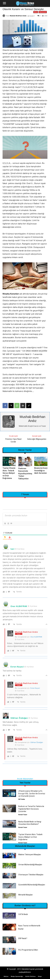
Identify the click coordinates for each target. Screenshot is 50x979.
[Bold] (5, 523)
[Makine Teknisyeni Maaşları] (9, 855)
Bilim (35, 12)
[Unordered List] (8, 523)
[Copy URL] (28, 405)
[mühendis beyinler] (25, 3)
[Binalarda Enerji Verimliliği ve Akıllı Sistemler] (40, 461)
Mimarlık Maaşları (25, 895)
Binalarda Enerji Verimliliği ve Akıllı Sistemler (40, 470)
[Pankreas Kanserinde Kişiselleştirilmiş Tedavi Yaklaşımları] (25, 461)
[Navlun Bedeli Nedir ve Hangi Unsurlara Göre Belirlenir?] (9, 824)
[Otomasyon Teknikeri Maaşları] (9, 875)
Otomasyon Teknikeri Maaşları (30, 875)
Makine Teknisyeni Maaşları (29, 854)
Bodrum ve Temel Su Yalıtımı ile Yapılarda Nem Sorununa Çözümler (31, 808)
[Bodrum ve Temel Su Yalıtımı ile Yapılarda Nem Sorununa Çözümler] (9, 808)
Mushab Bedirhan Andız (18, 16)
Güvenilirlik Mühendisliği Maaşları (31, 885)
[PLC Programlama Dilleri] (9, 951)
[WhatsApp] (16, 405)
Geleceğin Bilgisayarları (36, 439)
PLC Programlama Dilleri (28, 950)
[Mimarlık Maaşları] (9, 895)
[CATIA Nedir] (9, 915)
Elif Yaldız (21, 799)
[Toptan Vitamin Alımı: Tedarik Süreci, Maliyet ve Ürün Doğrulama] (9, 461)
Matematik (42, 12)
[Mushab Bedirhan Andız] (4, 15)
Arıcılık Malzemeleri (25, 779)
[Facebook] (5, 405)
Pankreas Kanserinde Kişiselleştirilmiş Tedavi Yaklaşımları (25, 473)
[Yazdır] (22, 405)
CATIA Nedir (23, 914)
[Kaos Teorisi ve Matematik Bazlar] (9, 927)
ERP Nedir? (22, 938)
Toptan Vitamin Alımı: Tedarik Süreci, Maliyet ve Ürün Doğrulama (9, 473)
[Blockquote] (11, 523)
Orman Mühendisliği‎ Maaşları (30, 865)
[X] (11, 405)
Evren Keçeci (35, 688)
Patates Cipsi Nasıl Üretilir (13, 440)
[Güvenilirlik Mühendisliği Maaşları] (9, 885)
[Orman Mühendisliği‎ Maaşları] (9, 865)
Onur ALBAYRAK (36, 637)
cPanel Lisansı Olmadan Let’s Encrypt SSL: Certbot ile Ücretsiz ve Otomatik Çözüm (31, 793)
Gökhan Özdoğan (36, 742)
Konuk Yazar (22, 814)
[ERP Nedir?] (9, 939)
